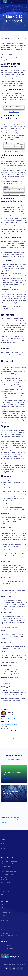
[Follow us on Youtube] (14, 968)
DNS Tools (4, 877)
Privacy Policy (4, 910)
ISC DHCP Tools (5, 879)
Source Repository (6, 866)
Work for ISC (4, 918)
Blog (2, 904)
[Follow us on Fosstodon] (10, 968)
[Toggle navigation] (25, 1)
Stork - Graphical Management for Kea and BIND (13, 846)
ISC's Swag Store (5, 920)
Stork (2, 719)
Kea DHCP (4, 848)
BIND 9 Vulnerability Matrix (8, 863)
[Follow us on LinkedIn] (17, 968)
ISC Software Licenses (7, 874)
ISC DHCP (4, 843)
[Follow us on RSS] (21, 968)
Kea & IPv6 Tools (5, 882)
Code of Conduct (5, 912)
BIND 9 (3, 851)
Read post (7, 778)
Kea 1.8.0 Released (13, 817)
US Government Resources (8, 885)
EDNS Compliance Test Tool (8, 871)
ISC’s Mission (4, 915)
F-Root (3, 895)
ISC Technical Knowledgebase (9, 861)
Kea (15, 719)
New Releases (9, 719)
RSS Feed (3, 923)
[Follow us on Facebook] (6, 968)
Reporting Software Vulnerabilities (9, 869)
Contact (3, 907)
